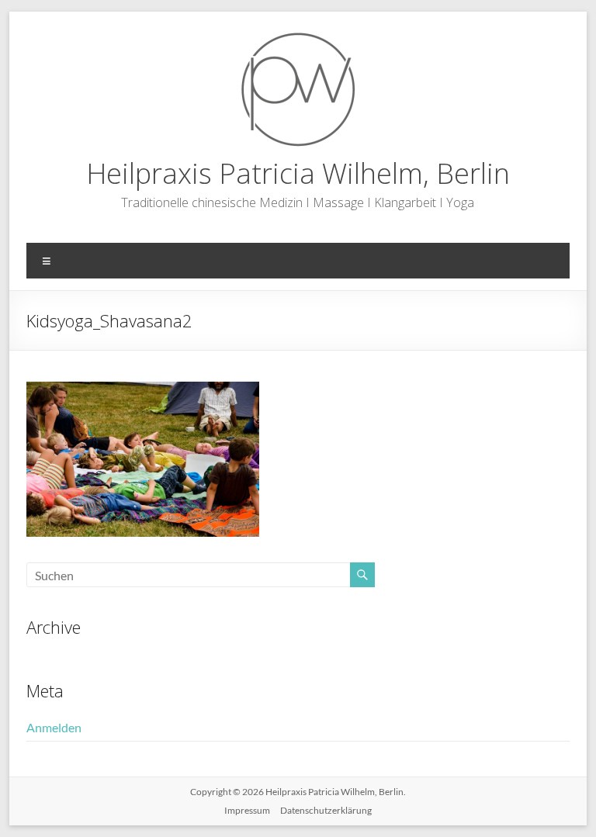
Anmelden (53, 727)
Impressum (247, 810)
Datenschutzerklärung (326, 810)
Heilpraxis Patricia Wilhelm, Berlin (298, 173)
